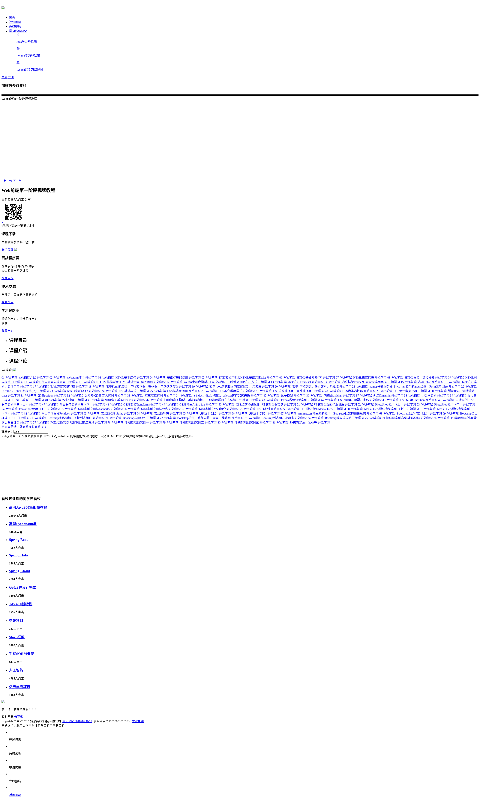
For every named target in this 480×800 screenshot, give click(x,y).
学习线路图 (16, 31)
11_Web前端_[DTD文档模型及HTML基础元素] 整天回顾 (122, 382)
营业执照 (138, 721)
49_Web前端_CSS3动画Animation (190, 404)
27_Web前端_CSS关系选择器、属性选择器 (290, 391)
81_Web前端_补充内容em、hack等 (301, 422)
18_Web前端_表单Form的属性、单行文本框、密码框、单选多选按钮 (139, 386)
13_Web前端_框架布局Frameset (297, 382)
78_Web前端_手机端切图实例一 (135, 422)
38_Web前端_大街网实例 (426, 395)
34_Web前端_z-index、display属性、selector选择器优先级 (219, 395)
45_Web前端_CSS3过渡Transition (409, 400)
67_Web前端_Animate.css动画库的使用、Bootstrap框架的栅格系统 (329, 413)
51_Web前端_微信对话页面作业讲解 (327, 404)
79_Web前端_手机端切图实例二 (190, 422)
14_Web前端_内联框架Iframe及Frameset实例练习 (362, 382)
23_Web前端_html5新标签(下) (75, 391)
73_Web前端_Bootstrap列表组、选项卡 (275, 418)
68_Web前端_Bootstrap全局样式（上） (410, 413)
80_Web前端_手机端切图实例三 (245, 422)
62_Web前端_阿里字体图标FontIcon (53, 413)
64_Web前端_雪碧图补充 (159, 413)
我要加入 (8, 302)
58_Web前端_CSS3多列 (261, 409)
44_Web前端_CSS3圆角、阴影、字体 (351, 400)
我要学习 (8, 330)
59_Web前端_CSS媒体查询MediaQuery (314, 409)
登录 (5, 77)
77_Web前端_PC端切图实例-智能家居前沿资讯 (70, 422)
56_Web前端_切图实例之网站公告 (152, 409)
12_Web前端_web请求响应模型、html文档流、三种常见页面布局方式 (218, 382)
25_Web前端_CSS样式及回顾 (175, 391)
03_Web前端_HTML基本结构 (123, 377)
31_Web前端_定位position (43, 395)
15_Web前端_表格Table (422, 382)
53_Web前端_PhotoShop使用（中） (446, 404)
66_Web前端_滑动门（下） (256, 413)
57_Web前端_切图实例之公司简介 (210, 409)
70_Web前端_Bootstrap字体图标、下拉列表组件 (67, 418)
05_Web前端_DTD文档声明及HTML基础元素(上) (240, 377)
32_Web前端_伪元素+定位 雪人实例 (97, 395)
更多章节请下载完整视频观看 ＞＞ (24, 427)
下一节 (18, 181)
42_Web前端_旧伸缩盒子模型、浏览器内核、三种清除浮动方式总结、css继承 (203, 400)
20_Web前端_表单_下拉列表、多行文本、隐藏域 (313, 386)
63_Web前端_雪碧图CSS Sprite (110, 413)
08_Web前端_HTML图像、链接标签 (417, 377)
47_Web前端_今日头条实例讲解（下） (73, 404)
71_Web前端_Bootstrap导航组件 (132, 418)
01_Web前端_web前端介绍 (25, 377)
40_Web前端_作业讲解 (66, 400)
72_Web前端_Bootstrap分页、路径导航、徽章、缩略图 (201, 418)
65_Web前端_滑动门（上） (207, 413)
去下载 (18, 716)
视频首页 (15, 22)
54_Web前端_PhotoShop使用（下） (31, 409)
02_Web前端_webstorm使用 (73, 377)
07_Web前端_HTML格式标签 (361, 377)
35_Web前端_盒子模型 (284, 395)
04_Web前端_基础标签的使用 (175, 377)
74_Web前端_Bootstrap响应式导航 (336, 418)
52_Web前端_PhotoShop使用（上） (387, 404)
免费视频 (15, 26)
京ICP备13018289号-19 (77, 721)
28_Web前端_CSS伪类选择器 (350, 391)
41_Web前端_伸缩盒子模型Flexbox (117, 400)
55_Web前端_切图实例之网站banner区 (92, 409)
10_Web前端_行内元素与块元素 (51, 382)
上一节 (7, 181)
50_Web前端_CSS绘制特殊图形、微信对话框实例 (257, 404)
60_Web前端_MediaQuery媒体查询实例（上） (383, 409)
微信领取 (8, 249)
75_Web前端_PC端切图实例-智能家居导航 (399, 418)
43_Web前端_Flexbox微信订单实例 (291, 400)
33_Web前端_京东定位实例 (151, 395)
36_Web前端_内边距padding (330, 395)
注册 (11, 77)
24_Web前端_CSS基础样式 (125, 391)
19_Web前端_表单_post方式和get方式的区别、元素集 (233, 386)
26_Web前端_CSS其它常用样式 (228, 391)
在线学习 (8, 278)
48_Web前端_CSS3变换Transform (133, 404)
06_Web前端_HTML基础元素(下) (307, 377)
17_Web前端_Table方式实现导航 (60, 386)
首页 (12, 17)
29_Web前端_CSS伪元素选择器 (403, 391)
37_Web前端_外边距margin (379, 395)
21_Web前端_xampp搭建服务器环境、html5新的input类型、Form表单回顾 (406, 386)
